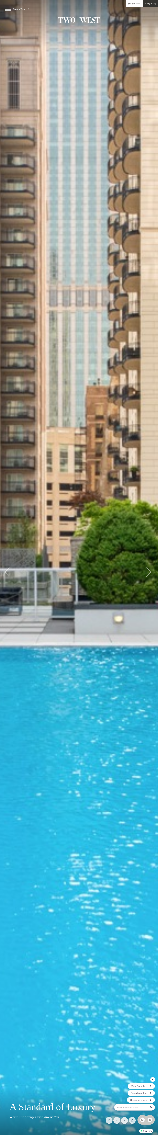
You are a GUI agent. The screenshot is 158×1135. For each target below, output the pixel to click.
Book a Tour (19, 9)
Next (148, 572)
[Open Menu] (8, 9)
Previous (7, 572)
